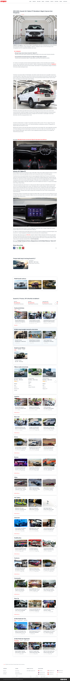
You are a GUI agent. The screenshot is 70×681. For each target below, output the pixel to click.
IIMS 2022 (28, 234)
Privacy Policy (17, 672)
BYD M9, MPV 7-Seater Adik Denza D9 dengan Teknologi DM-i (49, 428)
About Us (4, 670)
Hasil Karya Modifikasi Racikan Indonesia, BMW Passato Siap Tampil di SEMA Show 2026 (20, 549)
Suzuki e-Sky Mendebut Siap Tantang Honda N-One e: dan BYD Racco (20, 632)
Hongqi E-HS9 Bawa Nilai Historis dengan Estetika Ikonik (34, 428)
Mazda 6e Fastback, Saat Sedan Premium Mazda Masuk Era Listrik (34, 569)
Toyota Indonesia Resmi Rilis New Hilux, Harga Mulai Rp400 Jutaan (49, 468)
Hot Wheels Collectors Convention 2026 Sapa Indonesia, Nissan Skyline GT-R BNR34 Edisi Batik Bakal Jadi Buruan (34, 549)
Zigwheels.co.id (51, 670)
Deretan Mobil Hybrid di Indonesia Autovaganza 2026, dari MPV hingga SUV (20, 321)
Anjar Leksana (46, 409)
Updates (34, 1)
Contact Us (5, 672)
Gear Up (51, 1)
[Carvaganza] (3, 1)
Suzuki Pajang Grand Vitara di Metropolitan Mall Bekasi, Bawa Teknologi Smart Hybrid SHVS (34, 632)
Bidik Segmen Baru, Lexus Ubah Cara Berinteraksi (34, 529)
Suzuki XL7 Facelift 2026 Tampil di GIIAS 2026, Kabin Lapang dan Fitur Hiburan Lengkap (34, 652)
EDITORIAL (5, 673)
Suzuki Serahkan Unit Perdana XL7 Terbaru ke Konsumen (49, 632)
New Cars (38, 1)
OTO (30, 633)
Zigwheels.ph (61, 670)
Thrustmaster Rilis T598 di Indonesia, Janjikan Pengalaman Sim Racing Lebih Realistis (49, 610)
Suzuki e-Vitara (18, 360)
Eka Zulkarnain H (31, 323)
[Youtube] (64, 679)
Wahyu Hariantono (46, 611)
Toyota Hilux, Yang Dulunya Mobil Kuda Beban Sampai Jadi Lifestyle (34, 468)
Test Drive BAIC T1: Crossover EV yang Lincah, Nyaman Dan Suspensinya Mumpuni (20, 448)
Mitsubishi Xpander (18, 378)
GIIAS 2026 (65, 1)
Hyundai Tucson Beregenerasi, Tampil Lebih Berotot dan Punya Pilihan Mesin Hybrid (20, 341)
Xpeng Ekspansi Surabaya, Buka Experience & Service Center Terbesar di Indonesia (34, 341)
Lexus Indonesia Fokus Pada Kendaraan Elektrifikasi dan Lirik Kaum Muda (49, 529)
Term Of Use (17, 670)
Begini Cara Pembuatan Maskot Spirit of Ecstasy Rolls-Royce (34, 509)
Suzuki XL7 (22, 14)
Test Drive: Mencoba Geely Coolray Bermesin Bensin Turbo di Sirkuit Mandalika (48, 448)
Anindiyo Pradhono (32, 409)
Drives (43, 1)
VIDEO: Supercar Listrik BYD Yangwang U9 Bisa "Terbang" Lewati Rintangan (20, 488)
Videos (61, 1)
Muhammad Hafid (17, 490)
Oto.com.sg (60, 672)
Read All (15, 325)
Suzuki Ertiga (31, 378)
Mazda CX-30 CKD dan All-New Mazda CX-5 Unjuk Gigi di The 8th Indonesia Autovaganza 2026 (35, 408)
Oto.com (41, 670)
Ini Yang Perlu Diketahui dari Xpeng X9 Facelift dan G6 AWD (20, 468)
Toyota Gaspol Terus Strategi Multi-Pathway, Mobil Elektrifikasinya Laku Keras (49, 341)
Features (56, 1)
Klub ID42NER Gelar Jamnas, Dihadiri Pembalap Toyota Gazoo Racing (34, 589)
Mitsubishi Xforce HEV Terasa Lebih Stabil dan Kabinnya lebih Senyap (35, 448)
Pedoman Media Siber (18, 673)
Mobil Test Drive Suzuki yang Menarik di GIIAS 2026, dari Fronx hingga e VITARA (49, 652)
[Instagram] (66, 679)
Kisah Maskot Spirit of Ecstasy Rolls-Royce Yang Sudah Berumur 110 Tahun (48, 509)
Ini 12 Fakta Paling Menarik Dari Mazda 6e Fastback (20, 569)
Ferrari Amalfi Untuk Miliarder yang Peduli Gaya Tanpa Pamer (20, 529)
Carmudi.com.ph (42, 672)
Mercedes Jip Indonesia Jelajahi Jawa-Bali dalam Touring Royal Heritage (19, 589)
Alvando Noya (31, 490)
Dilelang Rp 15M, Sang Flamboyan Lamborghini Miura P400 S (20, 509)
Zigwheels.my (51, 672)
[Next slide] (55, 30)
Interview (47, 1)
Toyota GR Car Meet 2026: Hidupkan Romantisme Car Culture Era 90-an (49, 549)
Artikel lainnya (16, 412)
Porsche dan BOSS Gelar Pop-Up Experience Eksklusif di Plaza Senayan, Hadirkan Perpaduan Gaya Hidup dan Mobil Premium (35, 610)
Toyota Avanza (46, 378)
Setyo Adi (16, 14)
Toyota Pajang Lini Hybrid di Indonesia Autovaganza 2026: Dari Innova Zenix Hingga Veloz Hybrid (34, 321)
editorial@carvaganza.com (31, 670)
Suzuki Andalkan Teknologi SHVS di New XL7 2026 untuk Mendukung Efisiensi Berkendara (20, 652)
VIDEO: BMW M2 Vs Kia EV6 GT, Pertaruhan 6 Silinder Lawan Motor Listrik (49, 488)
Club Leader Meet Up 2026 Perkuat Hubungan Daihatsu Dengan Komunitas (49, 589)
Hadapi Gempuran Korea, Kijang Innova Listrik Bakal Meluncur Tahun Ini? (37, 241)
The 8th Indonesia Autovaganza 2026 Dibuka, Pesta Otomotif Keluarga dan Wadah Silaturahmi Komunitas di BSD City (49, 408)
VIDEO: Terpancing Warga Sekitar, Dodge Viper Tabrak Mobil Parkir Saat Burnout (34, 488)
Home (30, 1)
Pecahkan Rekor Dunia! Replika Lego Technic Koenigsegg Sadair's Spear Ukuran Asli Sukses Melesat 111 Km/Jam (20, 610)
